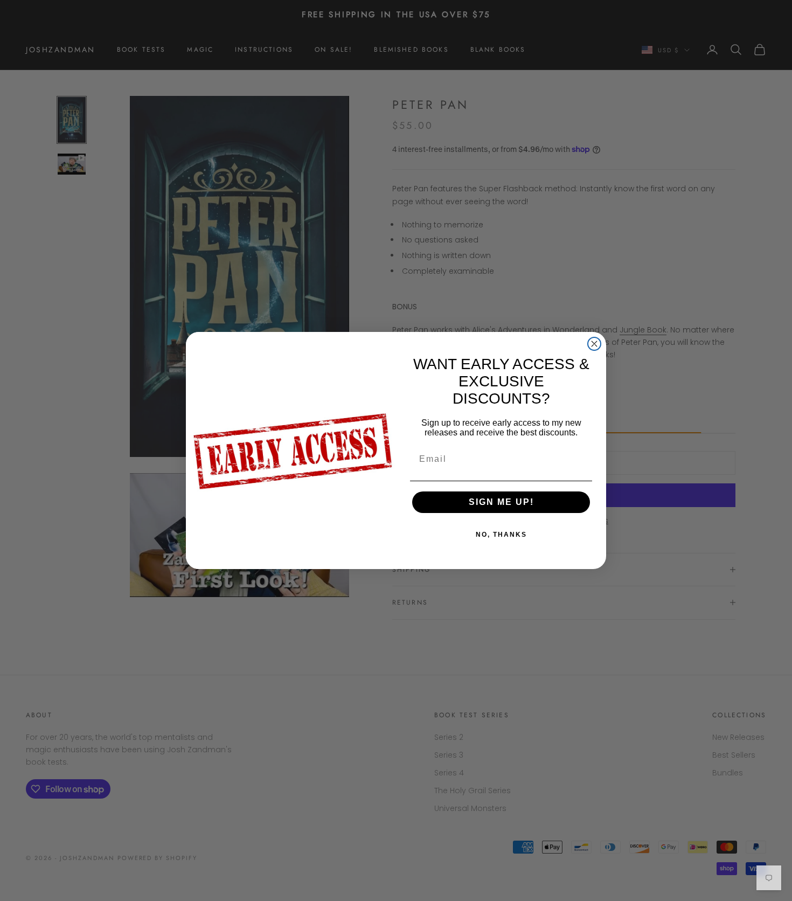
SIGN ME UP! (501, 502)
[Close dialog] (594, 343)
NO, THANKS (501, 534)
